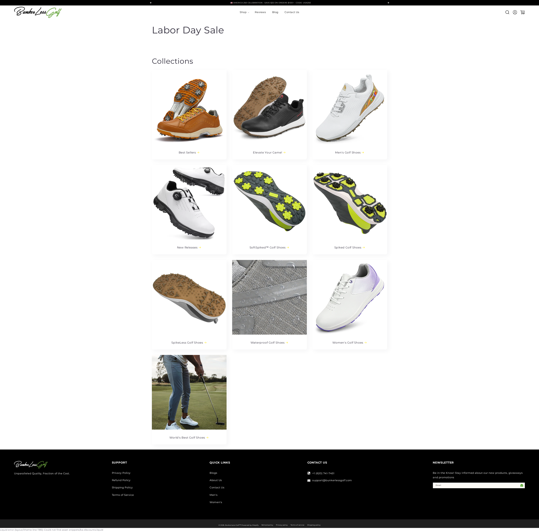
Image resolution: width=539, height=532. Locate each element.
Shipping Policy (122, 487)
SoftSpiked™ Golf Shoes (268, 247)
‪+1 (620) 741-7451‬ (323, 473)
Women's (216, 502)
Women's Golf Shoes (347, 342)
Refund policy (267, 525)
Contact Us (217, 487)
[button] (244, 12)
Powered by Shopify (250, 525)
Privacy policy (282, 525)
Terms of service (297, 525)
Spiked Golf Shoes (347, 247)
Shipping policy (314, 525)
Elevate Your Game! (267, 152)
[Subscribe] (522, 486)
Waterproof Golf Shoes (267, 342)
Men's (213, 495)
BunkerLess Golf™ (233, 525)
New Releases (187, 247)
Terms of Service (123, 495)
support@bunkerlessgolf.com (332, 480)
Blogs (213, 472)
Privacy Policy (121, 472)
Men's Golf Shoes (348, 152)
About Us (216, 480)
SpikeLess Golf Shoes (187, 342)
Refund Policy (121, 480)
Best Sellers (187, 152)
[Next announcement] (388, 2)
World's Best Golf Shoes (187, 437)
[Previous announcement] (151, 2)
